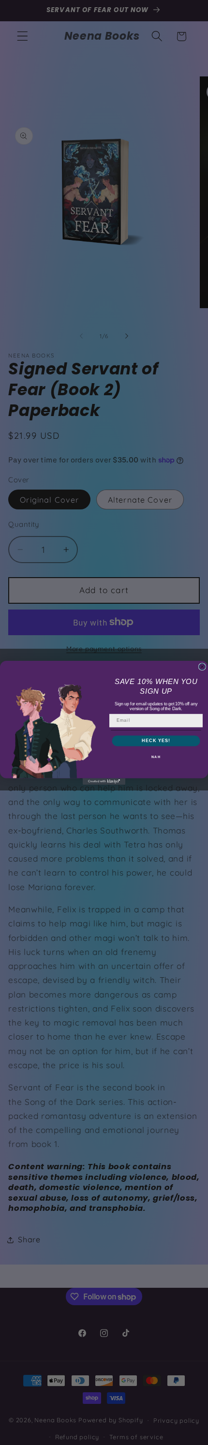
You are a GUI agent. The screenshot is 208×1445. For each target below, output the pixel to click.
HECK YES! (156, 740)
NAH (155, 757)
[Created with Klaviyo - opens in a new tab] (104, 781)
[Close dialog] (202, 666)
